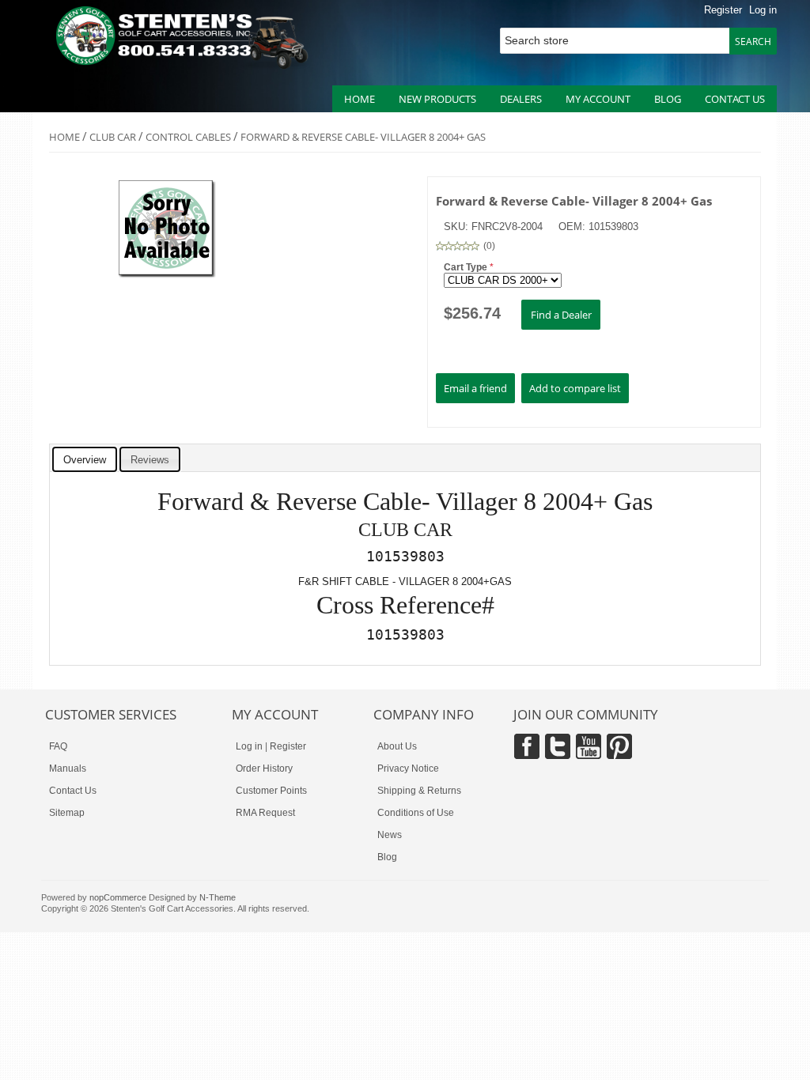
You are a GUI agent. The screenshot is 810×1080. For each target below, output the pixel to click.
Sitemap (67, 812)
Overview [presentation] (84, 460)
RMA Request (265, 812)
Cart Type (467, 267)
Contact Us (73, 790)
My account (598, 99)
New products (437, 99)
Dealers (521, 99)
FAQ (58, 746)
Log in (763, 10)
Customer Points (271, 790)
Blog (667, 99)
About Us (397, 746)
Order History (264, 768)
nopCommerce (117, 897)
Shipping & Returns (419, 790)
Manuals (67, 768)
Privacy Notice (408, 768)
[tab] (84, 459)
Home (359, 99)
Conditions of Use (415, 812)
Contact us (735, 99)
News (389, 834)
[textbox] (620, 41)
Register (723, 10)
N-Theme (217, 897)
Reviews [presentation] (150, 460)
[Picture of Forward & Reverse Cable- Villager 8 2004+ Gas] (168, 275)
